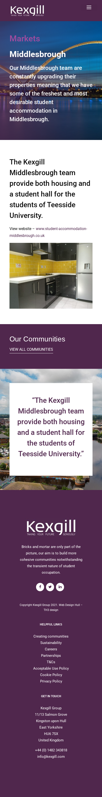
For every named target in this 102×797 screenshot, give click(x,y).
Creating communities (51, 636)
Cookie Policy (51, 675)
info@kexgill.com (51, 756)
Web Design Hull (69, 605)
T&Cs (51, 662)
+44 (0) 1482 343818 (51, 750)
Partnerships (51, 655)
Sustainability (51, 643)
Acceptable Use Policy (51, 668)
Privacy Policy (51, 681)
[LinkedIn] (60, 587)
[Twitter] (50, 587)
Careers (51, 649)
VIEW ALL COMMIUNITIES (31, 349)
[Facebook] (40, 587)
